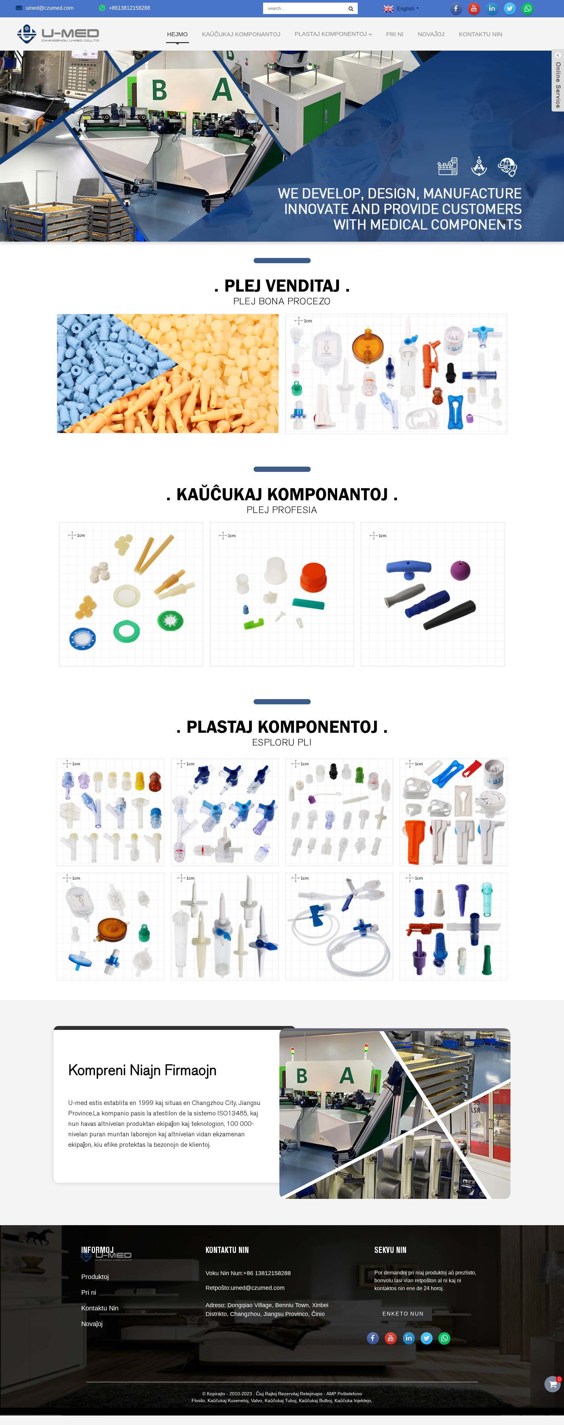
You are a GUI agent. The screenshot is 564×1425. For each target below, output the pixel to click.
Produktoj (95, 1276)
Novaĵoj (431, 34)
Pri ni (394, 34)
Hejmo (177, 34)
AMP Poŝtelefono (344, 1393)
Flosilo (198, 1400)
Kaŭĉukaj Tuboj (280, 1400)
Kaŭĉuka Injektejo (353, 1400)
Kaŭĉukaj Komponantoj (241, 34)
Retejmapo (311, 1393)
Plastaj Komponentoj (331, 34)
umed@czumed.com (258, 1288)
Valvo (256, 1400)
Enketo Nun (403, 1314)
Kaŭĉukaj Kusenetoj (228, 1400)
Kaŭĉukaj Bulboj (315, 1400)
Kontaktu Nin (480, 34)
